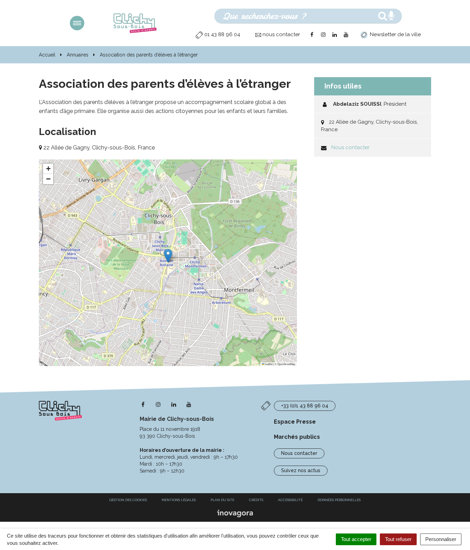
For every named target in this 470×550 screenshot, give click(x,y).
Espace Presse (295, 421)
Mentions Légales (179, 500)
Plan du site (222, 500)
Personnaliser (440, 539)
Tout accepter (356, 539)
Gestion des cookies (128, 500)
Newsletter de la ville (394, 34)
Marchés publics (297, 437)
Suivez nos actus (300, 470)
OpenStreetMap (286, 364)
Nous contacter (350, 147)
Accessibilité (290, 500)
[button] (168, 256)
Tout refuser (398, 539)
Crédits (256, 500)
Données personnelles (339, 500)
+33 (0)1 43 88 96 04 (304, 405)
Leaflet (268, 364)
